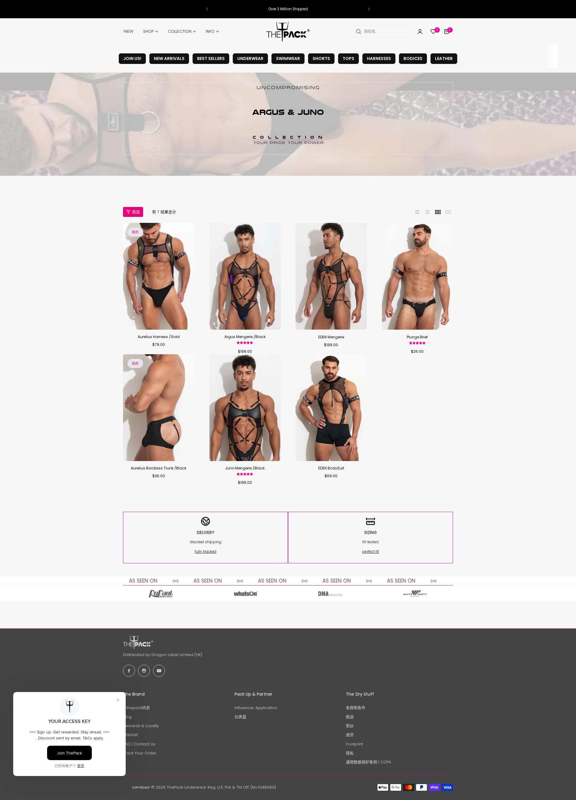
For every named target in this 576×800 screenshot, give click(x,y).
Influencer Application (256, 708)
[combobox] (380, 31)
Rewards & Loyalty (141, 726)
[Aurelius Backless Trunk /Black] (158, 407)
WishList (130, 735)
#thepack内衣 (136, 708)
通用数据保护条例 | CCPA (368, 762)
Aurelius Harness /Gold (159, 336)
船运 (350, 717)
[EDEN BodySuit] (331, 407)
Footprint (354, 744)
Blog (127, 717)
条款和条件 (355, 708)
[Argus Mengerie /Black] (245, 276)
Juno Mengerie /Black (245, 468)
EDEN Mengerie (331, 337)
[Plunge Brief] (417, 276)
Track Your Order (139, 753)
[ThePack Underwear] (288, 31)
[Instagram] (144, 671)
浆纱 (350, 726)
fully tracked (205, 551)
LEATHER (444, 58)
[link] (161, 593)
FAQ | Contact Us (139, 744)
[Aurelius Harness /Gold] (158, 276)
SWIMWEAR (288, 58)
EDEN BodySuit (331, 468)
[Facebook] (129, 671)
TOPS (348, 58)
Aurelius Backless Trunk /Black (158, 468)
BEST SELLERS (211, 58)
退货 (350, 735)
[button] (207, 8)
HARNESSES (379, 58)
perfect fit (370, 551)
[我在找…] (358, 31)
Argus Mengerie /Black (245, 336)
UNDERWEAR (250, 58)
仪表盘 (240, 717)
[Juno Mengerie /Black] (245, 407)
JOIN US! (132, 58)
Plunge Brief (417, 337)
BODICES (413, 58)
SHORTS (321, 58)
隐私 (350, 753)
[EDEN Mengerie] (331, 276)
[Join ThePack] (420, 31)
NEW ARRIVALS (169, 58)
